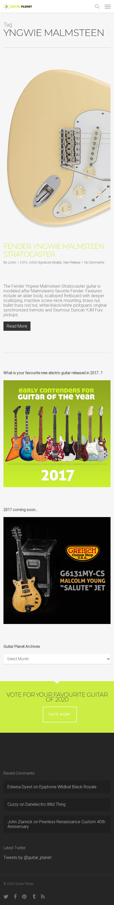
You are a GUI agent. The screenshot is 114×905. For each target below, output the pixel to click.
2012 (24, 262)
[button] (108, 6)
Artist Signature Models (45, 262)
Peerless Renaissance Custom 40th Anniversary (56, 824)
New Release (71, 262)
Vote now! (60, 714)
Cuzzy (13, 804)
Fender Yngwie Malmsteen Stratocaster (53, 250)
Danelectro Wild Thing (45, 804)
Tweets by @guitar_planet (27, 857)
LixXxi (12, 262)
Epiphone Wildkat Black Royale (68, 786)
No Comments (94, 262)
